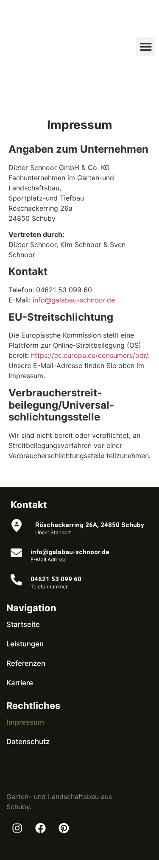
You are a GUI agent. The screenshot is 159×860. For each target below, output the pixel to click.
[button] (145, 46)
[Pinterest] (63, 828)
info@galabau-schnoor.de (74, 300)
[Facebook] (40, 828)
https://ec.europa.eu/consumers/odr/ (89, 355)
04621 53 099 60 (56, 579)
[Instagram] (17, 828)
